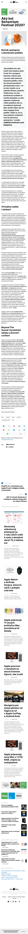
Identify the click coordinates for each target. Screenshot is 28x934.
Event (13, 417)
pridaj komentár (16, 545)
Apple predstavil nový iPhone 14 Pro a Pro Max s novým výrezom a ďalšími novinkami (10, 820)
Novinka (18, 417)
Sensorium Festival (6, 420)
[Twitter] (11, 901)
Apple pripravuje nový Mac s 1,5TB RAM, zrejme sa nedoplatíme (13, 758)
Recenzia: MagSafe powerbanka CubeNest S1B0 (9, 806)
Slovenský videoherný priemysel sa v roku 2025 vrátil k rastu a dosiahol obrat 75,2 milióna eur (13, 534)
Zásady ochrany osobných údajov (16, 896)
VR (12, 420)
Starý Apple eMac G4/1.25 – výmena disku (12, 879)
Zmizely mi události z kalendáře (9, 875)
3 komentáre (13, 765)
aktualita (8, 417)
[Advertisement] (14, 465)
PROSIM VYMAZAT (6, 874)
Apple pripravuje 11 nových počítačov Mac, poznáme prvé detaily (13, 625)
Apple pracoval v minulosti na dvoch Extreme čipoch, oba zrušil (13, 670)
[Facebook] (8, 901)
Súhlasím (23, 931)
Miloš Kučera (5, 28)
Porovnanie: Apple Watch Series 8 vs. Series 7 (8, 812)
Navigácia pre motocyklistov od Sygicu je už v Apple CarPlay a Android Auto (13, 711)
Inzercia (4, 896)
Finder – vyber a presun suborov (9, 877)
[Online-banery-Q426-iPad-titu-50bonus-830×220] (14, 11)
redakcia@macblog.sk (7, 439)
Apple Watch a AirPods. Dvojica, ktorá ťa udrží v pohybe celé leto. (12, 585)
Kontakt (14, 898)
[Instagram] (13, 901)
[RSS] (19, 901)
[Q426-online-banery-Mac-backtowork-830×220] (14, 785)
